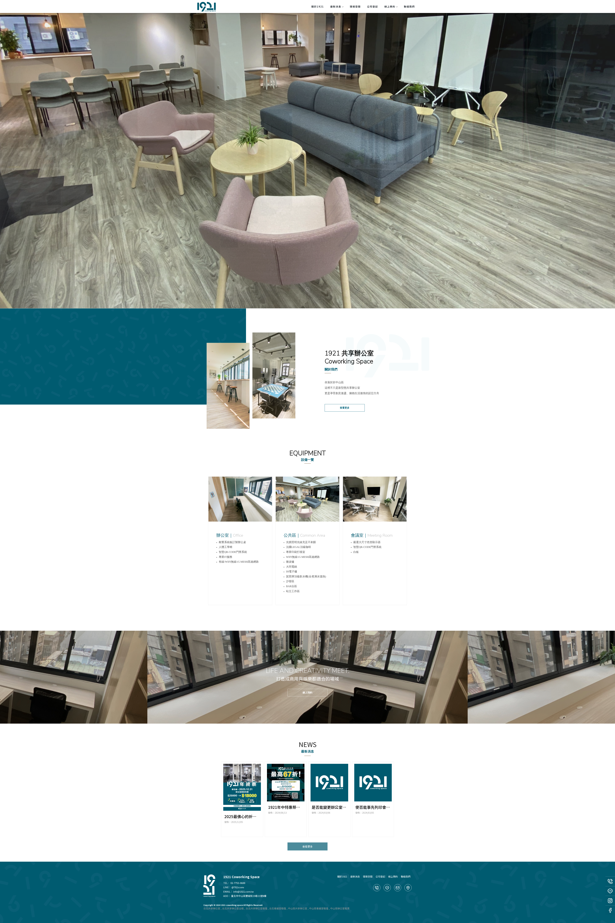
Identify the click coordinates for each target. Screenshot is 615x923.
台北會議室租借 (277, 908)
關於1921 (317, 6)
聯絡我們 (409, 6)
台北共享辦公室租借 (256, 908)
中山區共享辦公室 (297, 908)
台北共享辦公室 (211, 908)
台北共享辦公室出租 (233, 908)
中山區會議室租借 (318, 908)
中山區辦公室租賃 (339, 908)
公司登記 (372, 6)
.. (263, 905)
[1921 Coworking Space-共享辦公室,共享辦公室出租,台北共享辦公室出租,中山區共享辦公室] (207, 7)
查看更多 (344, 407)
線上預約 (389, 6)
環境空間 (355, 6)
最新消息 (335, 6)
